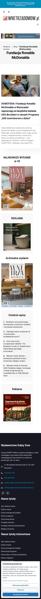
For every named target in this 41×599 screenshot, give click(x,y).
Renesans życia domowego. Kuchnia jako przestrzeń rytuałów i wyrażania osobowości (16, 324)
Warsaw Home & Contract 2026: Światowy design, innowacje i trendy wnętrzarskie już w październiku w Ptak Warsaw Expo (16, 370)
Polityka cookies (22, 580)
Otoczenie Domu (7, 519)
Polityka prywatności (9, 580)
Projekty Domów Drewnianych (13, 526)
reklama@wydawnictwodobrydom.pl (19, 488)
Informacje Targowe (9, 551)
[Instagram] (9, 12)
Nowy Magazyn (7, 516)
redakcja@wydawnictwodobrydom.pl (19, 483)
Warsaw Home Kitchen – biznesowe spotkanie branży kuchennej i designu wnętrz (14, 358)
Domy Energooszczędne (11, 513)
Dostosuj (20, 590)
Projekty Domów (7, 522)
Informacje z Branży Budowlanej (13, 555)
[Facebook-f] (4, 12)
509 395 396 (9, 473)
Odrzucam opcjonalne (20, 585)
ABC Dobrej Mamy (8, 506)
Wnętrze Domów (7, 529)
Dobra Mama (6, 509)
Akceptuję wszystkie (20, 594)
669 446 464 (9, 478)
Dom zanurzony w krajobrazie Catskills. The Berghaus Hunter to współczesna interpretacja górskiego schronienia (16, 346)
